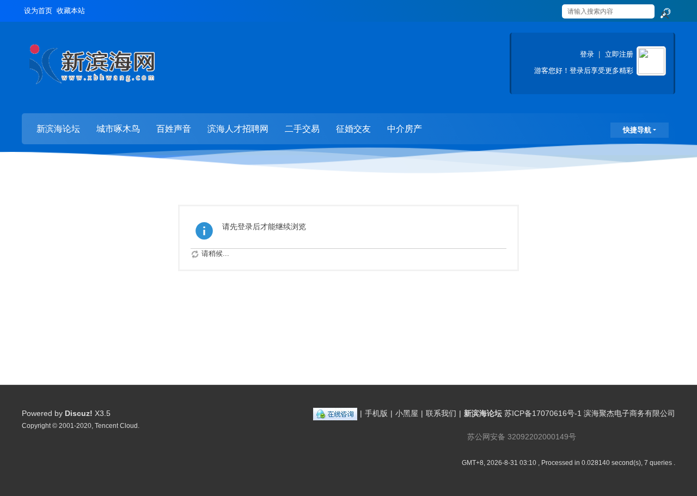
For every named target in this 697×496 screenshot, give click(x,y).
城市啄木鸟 (118, 128)
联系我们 (441, 413)
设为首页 (38, 11)
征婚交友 (353, 128)
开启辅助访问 (551, 8)
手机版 (376, 413)
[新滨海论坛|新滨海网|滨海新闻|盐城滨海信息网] (92, 68)
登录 (587, 54)
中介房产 (404, 128)
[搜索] (665, 14)
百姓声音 (173, 128)
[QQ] (335, 413)
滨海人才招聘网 (237, 128)
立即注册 (619, 54)
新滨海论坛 (58, 128)
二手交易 (302, 128)
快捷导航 (637, 130)
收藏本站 (71, 11)
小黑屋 (406, 413)
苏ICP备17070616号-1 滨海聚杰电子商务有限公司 (589, 413)
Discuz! (79, 413)
